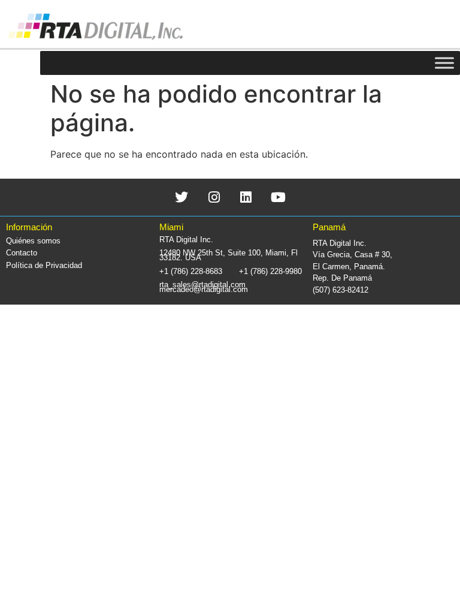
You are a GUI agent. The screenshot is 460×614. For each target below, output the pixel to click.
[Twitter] (181, 197)
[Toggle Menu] (444, 62)
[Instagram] (214, 197)
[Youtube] (278, 197)
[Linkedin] (246, 197)
